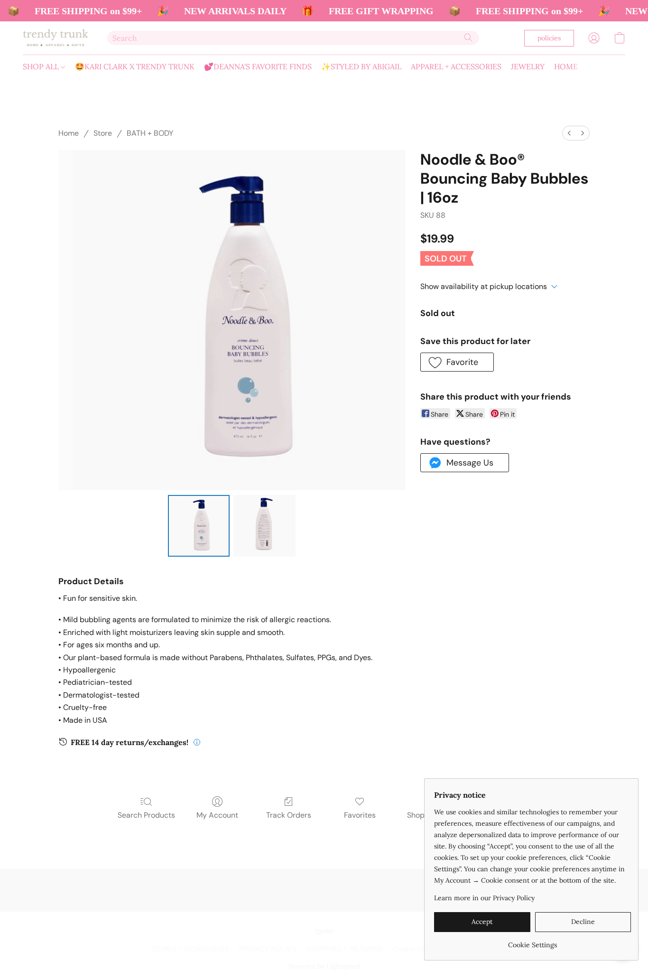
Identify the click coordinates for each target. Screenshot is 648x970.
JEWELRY (528, 66)
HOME (566, 66)
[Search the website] (468, 37)
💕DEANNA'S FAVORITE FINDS (258, 66)
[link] (532, 941)
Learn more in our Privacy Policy (484, 898)
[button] (55, 38)
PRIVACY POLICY (268, 949)
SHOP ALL (42, 66)
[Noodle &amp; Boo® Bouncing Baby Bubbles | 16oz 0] (199, 526)
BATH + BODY (150, 133)
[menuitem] (569, 133)
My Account (217, 815)
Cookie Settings (418, 949)
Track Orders (288, 815)
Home (68, 133)
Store (102, 133)
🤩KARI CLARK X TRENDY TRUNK (134, 66)
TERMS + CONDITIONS (190, 949)
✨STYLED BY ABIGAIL (361, 66)
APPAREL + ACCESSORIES (456, 66)
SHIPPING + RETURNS (345, 949)
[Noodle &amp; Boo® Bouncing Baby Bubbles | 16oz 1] (264, 526)
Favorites (360, 815)
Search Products (146, 815)
